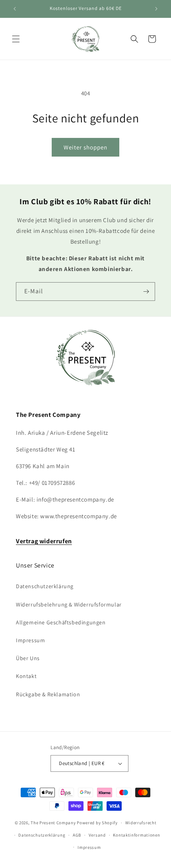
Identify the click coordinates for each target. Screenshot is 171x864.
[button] (16, 39)
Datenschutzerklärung (45, 586)
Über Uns (28, 658)
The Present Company (53, 822)
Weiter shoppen (85, 147)
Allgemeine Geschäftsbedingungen (61, 622)
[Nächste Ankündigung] (156, 8)
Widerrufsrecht (141, 822)
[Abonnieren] (146, 291)
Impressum (30, 640)
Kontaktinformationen (136, 835)
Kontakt (26, 676)
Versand (97, 835)
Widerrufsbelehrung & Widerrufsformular (69, 604)
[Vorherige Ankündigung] (14, 8)
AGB (77, 835)
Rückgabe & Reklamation (48, 694)
